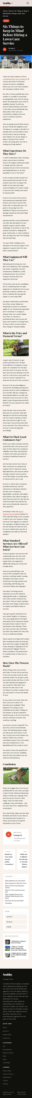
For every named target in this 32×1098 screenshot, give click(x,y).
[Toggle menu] (27, 3)
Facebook (9, 922)
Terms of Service (8, 1074)
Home (5, 11)
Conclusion (8, 903)
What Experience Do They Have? (15, 881)
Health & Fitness (8, 1053)
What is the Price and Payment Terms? (14, 887)
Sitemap (5, 1084)
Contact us (6, 1038)
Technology (6, 1063)
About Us (6, 1031)
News (4, 1056)
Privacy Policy (7, 1035)
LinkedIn (9, 927)
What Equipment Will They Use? (15, 883)
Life (4, 1046)
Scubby (7, 3)
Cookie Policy (7, 1077)
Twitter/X (9, 917)
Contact (5, 1080)
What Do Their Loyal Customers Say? (15, 891)
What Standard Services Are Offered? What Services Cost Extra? (14, 896)
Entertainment (7, 1049)
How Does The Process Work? (14, 901)
